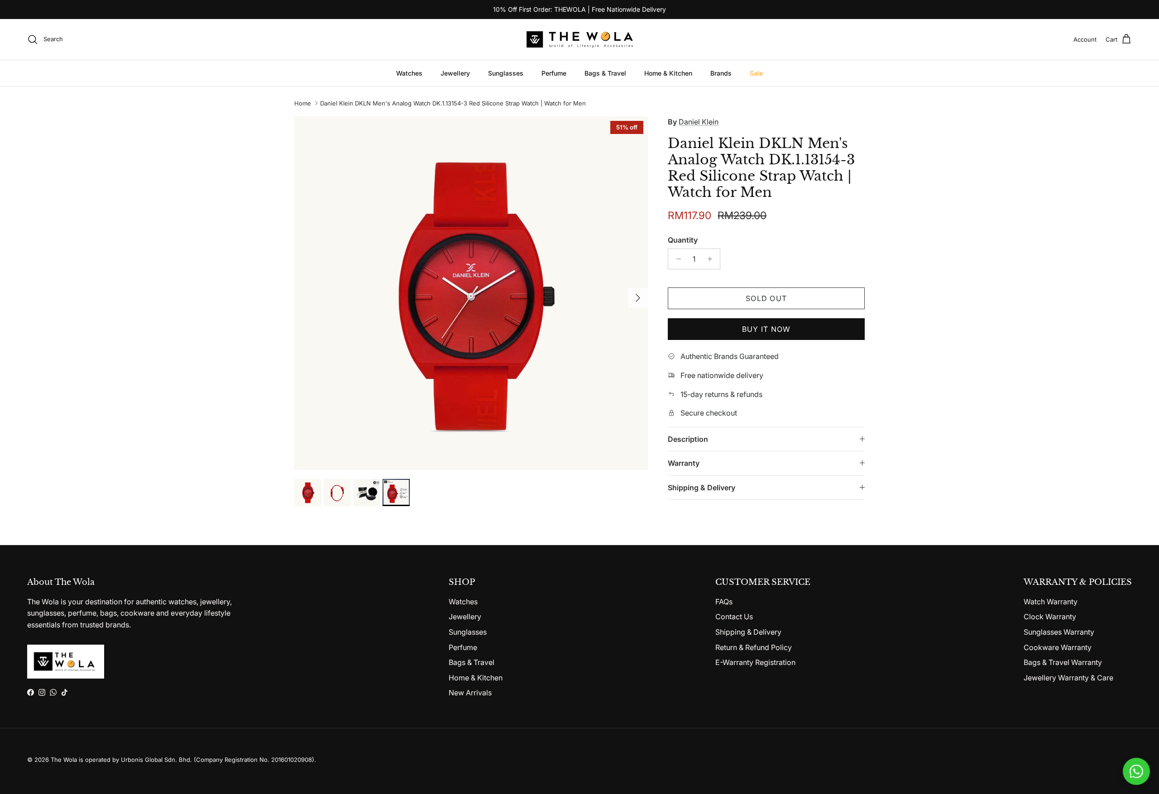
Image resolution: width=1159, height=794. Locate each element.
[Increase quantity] (712, 259)
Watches (409, 73)
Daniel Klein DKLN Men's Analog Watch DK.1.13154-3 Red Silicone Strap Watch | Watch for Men (453, 103)
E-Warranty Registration (755, 662)
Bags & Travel (605, 73)
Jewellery (455, 73)
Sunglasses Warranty (1059, 631)
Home (302, 103)
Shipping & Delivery (701, 487)
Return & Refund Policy (753, 647)
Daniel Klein (698, 121)
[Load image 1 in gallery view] (471, 293)
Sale (756, 73)
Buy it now (766, 329)
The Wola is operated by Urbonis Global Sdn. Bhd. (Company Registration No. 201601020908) (182, 759)
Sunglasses (505, 73)
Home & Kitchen (668, 73)
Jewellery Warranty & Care (1068, 677)
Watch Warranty (1051, 601)
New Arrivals (470, 692)
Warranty (683, 463)
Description (688, 439)
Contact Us (734, 616)
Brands (721, 73)
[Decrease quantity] (676, 259)
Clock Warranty (1050, 616)
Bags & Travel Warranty (1063, 662)
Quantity (683, 239)
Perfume (553, 73)
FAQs (724, 601)
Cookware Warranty (1058, 647)
